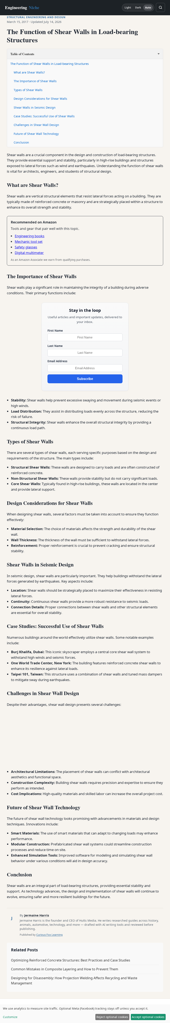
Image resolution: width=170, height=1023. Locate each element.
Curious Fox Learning (49, 934)
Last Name (55, 346)
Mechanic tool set (28, 241)
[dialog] (85, 1013)
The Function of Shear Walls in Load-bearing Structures (49, 64)
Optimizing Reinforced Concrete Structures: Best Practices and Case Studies (70, 960)
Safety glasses (26, 247)
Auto (148, 7)
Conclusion (21, 142)
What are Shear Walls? (29, 72)
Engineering (22, 7)
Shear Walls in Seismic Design (35, 107)
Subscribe (85, 379)
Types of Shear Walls (28, 90)
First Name (55, 330)
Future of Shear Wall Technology (36, 134)
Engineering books (29, 236)
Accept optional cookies (148, 1017)
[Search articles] (160, 7)
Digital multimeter (29, 252)
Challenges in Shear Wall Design (36, 125)
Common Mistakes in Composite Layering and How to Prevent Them (64, 969)
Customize (10, 1017)
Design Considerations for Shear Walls (40, 99)
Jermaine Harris (36, 915)
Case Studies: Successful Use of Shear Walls (44, 116)
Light (128, 7)
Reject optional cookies (112, 1017)
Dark (138, 7)
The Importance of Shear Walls (35, 81)
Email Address (57, 361)
